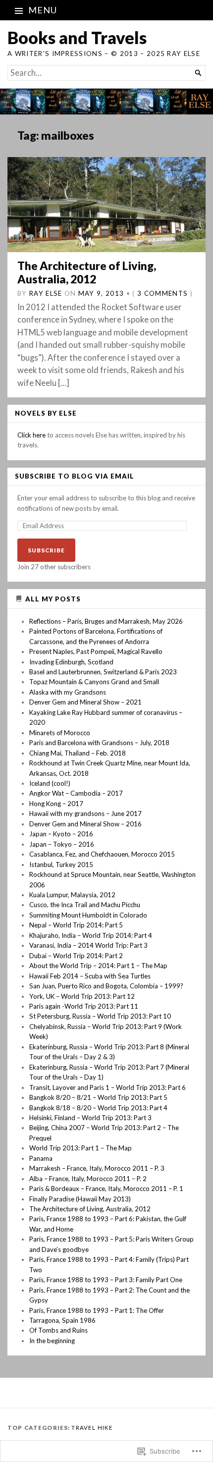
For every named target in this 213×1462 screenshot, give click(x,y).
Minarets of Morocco (59, 733)
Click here (31, 435)
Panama (41, 1158)
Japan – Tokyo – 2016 (61, 844)
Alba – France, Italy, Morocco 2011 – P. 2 (88, 1179)
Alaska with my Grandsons (67, 692)
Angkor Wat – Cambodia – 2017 (76, 793)
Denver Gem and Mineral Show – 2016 (85, 824)
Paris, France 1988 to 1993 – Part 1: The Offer (96, 1310)
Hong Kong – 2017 (56, 804)
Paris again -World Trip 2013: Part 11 (83, 1006)
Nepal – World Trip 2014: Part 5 (76, 925)
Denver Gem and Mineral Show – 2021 (85, 702)
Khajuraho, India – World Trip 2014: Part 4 (90, 935)
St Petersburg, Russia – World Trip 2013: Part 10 (100, 1016)
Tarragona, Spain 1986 (62, 1320)
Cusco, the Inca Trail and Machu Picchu (84, 905)
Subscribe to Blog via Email (74, 476)
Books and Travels (77, 37)
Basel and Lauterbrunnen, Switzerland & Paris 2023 (103, 672)
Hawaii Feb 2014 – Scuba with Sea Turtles (90, 976)
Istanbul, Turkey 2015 (61, 864)
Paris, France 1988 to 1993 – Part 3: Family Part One (105, 1280)
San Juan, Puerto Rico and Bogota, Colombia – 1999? (106, 986)
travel (83, 1427)
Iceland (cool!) (49, 783)
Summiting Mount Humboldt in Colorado (88, 915)
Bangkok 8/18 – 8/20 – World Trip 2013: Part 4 (98, 1108)
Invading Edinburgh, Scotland (71, 662)
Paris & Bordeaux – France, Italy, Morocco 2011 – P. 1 (106, 1188)
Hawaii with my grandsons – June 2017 (85, 813)
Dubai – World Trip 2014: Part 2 (76, 956)
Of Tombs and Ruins (58, 1330)
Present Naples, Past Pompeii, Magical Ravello (95, 651)
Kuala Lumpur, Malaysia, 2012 (72, 895)
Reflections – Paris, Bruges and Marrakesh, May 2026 (106, 621)
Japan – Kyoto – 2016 (61, 834)
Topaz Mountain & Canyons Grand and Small (94, 682)
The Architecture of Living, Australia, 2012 (86, 272)
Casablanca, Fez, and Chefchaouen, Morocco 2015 (102, 854)
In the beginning (52, 1341)
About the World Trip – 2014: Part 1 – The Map (98, 966)
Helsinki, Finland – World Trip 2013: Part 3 (90, 1118)
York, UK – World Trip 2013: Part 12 (82, 996)
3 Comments (162, 293)
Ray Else (45, 293)
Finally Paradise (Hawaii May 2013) (80, 1199)
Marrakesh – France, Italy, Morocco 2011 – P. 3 (96, 1168)
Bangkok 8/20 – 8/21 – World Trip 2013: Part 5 (98, 1097)
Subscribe (46, 550)
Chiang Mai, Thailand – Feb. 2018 (77, 753)
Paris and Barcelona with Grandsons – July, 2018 (99, 743)
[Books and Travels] (106, 101)
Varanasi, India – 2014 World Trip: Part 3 (88, 945)
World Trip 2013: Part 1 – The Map (80, 1148)
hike (105, 1427)
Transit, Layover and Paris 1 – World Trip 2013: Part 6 (107, 1087)
